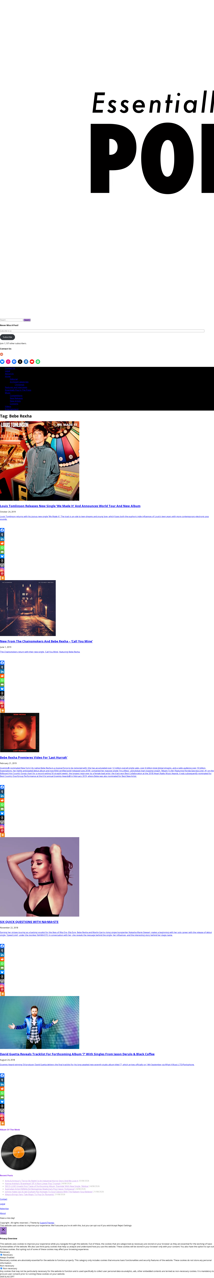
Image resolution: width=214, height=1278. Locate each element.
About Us (9, 373)
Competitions (16, 395)
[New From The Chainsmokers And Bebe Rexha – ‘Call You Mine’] (28, 635)
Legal (7, 371)
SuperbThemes (47, 1222)
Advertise (4, 1208)
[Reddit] (2, 543)
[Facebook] (2, 530)
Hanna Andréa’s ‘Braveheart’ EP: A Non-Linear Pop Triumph (33, 1183)
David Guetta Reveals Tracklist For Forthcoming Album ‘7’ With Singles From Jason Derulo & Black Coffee (77, 1054)
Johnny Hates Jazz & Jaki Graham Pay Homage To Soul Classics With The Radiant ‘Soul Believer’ (49, 1191)
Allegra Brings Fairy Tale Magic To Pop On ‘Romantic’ (29, 1194)
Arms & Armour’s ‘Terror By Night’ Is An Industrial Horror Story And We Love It (41, 1180)
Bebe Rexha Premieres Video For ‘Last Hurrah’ (33, 757)
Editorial (14, 379)
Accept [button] (114, 1225)
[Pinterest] (2, 573)
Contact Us (10, 368)
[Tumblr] (2, 534)
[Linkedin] (2, 539)
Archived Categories (19, 382)
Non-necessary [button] (7, 1265)
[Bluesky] (2, 556)
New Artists (15, 401)
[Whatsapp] (2, 547)
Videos (8, 406)
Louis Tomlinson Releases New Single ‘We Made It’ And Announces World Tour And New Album (70, 506)
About (3, 1213)
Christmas (19, 384)
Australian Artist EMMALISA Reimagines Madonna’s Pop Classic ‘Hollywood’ (40, 1189)
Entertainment (11, 409)
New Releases (16, 398)
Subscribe (7, 337)
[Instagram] (2, 569)
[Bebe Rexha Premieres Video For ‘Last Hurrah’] (19, 751)
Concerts (14, 403)
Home (8, 376)
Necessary (8, 1254)
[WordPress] (2, 565)
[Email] (2, 552)
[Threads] (2, 560)
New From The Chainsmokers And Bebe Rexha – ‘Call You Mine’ (46, 641)
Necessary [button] (5, 1252)
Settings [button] (128, 1225)
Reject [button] (120, 1225)
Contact (3, 1199)
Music (7, 392)
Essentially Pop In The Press (18, 390)
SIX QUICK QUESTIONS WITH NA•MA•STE (29, 922)
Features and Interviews (16, 387)
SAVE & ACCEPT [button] (7, 1276)
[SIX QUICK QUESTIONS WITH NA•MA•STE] (39, 915)
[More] (2, 578)
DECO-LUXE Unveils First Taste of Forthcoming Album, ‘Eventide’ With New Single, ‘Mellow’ (47, 1186)
